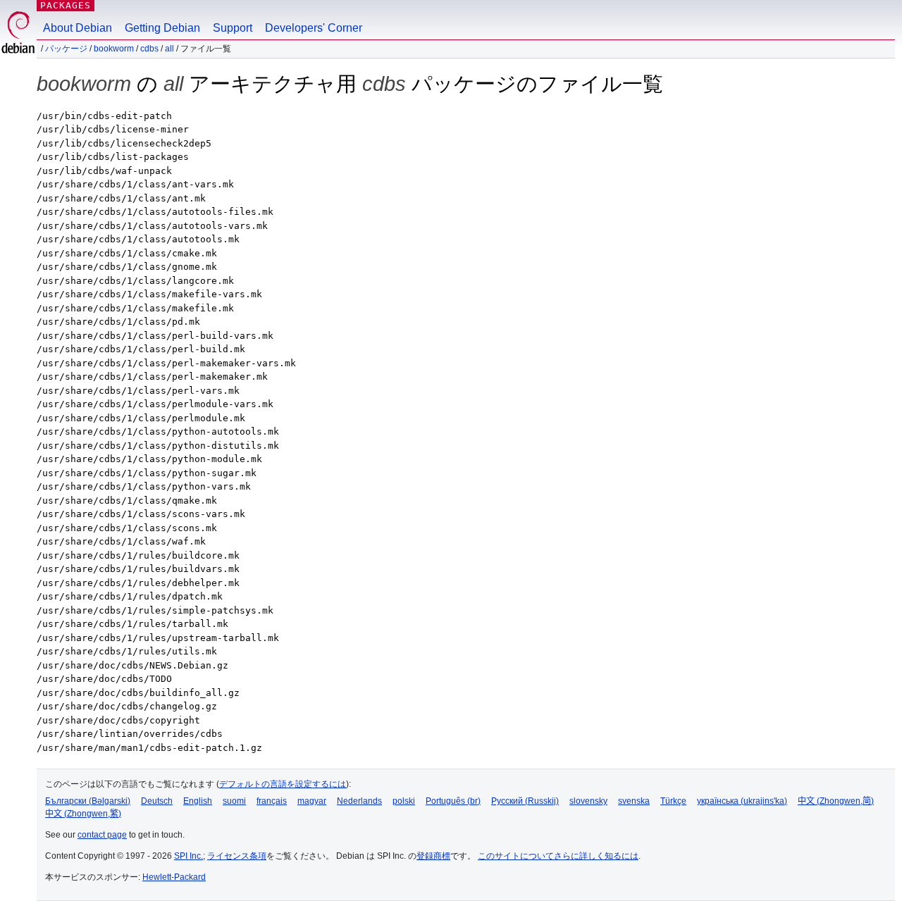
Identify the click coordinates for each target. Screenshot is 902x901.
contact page (102, 835)
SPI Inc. (188, 856)
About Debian (77, 28)
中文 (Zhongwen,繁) (83, 814)
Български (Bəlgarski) (87, 801)
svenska (634, 801)
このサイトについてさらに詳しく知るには (558, 856)
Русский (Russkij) (525, 801)
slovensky (588, 801)
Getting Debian (162, 28)
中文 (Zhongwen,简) (836, 801)
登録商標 (433, 856)
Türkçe (673, 801)
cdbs (149, 49)
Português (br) (453, 801)
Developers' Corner (313, 28)
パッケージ (66, 49)
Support (232, 28)
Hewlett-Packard (174, 877)
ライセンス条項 (236, 856)
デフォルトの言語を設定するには (282, 784)
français (272, 801)
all (169, 49)
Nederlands (359, 801)
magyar (311, 801)
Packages (65, 5)
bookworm (114, 49)
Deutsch (157, 801)
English (197, 801)
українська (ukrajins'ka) (742, 801)
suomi (234, 801)
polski (404, 801)
